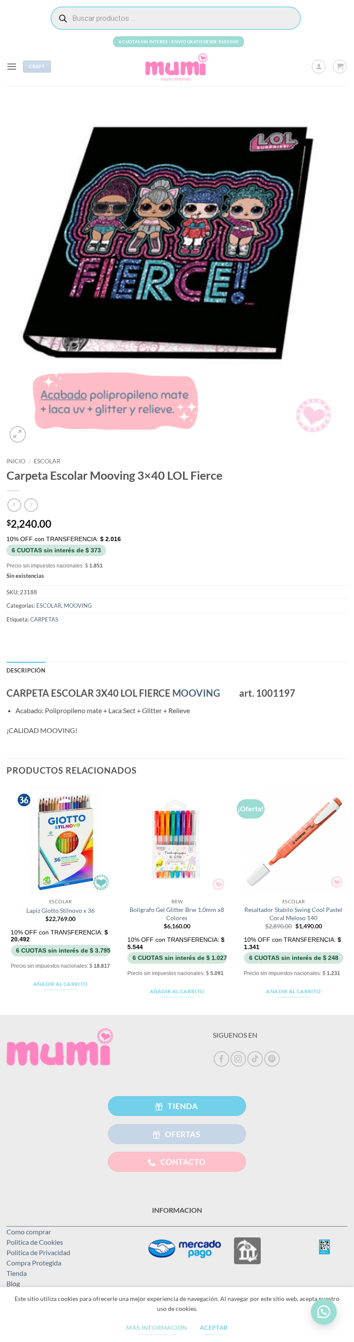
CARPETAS (44, 619)
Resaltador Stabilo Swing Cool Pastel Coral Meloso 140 (293, 913)
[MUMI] (177, 66)
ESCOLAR (47, 461)
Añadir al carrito (60, 984)
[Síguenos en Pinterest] (272, 1059)
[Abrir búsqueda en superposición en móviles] (175, 18)
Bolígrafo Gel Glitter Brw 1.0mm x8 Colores (177, 913)
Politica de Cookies (34, 1242)
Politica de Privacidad (38, 1252)
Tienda (16, 1273)
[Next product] (14, 505)
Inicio (15, 461)
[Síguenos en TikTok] (255, 1059)
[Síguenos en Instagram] (238, 1059)
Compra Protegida (33, 1263)
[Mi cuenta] (319, 66)
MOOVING (78, 605)
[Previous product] (31, 505)
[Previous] (6, 899)
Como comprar (28, 1231)
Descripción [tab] (25, 670)
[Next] (347, 899)
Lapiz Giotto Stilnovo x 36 (60, 910)
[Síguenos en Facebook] (221, 1059)
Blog (13, 1283)
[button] (11, 66)
